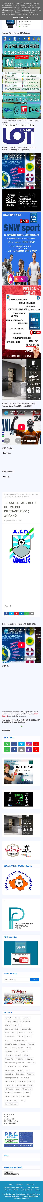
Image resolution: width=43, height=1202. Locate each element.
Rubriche (17, 1025)
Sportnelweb (26, 1194)
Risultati (7, 1093)
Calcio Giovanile (17, 1048)
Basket (31, 1085)
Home (11, 1185)
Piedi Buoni (30, 1063)
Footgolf (30, 1059)
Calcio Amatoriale (22, 1052)
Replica (31, 1081)
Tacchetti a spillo (10, 1022)
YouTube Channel (33, 1187)
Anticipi (27, 1093)
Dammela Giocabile (20, 1040)
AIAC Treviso (9, 1081)
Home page (8, 494)
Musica (37, 1190)
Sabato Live (9, 1074)
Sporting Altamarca (11, 1078)
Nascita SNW (25, 1096)
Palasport (30, 1074)
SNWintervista (21, 1085)
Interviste (31, 1044)
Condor (15, 1096)
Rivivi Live (26, 1018)
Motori (28, 1037)
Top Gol (15, 494)
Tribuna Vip (9, 1059)
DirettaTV (8, 1025)
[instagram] (29, 744)
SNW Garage (9, 1085)
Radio (31, 1033)
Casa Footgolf (9, 1070)
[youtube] (36, 744)
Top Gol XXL (9, 1052)
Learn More (18, 18)
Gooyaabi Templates (21, 1198)
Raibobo (8, 1196)
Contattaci (30, 1185)
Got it (28, 18)
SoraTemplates (22, 1196)
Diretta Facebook (11, 1044)
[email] (21, 749)
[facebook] (14, 744)
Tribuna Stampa (24, 1022)
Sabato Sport (9, 1037)
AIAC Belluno (20, 1059)
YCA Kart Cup (25, 1078)
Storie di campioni (11, 1104)
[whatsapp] (7, 744)
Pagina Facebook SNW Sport (14, 1187)
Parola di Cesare (23, 1070)
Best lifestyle (20, 1074)
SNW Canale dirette (11, 1190)
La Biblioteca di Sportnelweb (14, 1063)
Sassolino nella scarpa (12, 1066)
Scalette (22, 1044)
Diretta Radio (26, 1029)
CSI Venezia (9, 1089)
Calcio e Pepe (21, 1081)
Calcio (14, 1033)
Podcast (8, 1040)
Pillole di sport (26, 1089)
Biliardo (25, 1066)
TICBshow (20, 1037)
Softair (22, 1100)
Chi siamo (19, 1185)
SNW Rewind (18, 1093)
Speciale (18, 1055)
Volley (7, 1048)
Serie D (26, 1055)
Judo (17, 1089)
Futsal (7, 1033)
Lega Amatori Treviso (12, 1029)
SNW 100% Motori (11, 1100)
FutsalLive (17, 1018)
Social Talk (8, 1055)
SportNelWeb (10, 521)
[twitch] (29, 749)
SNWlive (28, 1048)
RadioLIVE (22, 1033)
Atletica (7, 1096)
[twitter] (21, 744)
